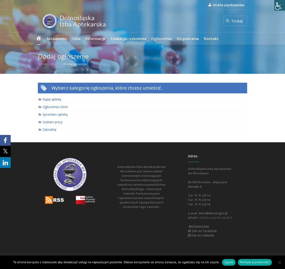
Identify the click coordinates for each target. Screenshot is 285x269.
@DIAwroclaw (198, 226)
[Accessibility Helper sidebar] (279, 5)
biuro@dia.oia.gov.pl (213, 213)
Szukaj (237, 20)
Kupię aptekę (52, 99)
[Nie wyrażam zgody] (279, 262)
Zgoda (228, 262)
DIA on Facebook (204, 231)
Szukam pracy (53, 122)
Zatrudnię (49, 129)
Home (42, 64)
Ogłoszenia (55, 64)
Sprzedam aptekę (55, 114)
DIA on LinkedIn (202, 235)
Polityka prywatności (255, 262)
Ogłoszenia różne (55, 107)
